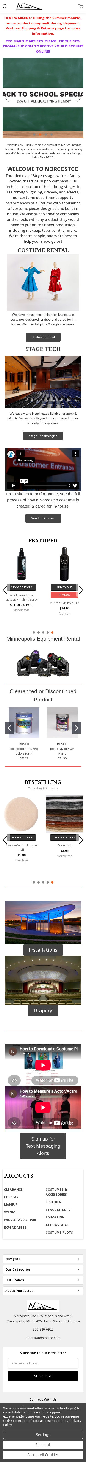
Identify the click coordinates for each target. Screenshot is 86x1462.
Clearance (13, 1189)
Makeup (10, 1204)
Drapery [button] (43, 1010)
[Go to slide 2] (76, 728)
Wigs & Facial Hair (20, 1220)
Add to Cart (64, 587)
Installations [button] (43, 950)
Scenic (9, 1212)
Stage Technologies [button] (43, 436)
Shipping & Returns (38, 28)
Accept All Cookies (43, 1454)
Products (18, 1176)
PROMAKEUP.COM (18, 46)
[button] (43, 663)
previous (7, 98)
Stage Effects (58, 1210)
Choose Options (21, 587)
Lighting (53, 1202)
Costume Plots (59, 1232)
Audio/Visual (57, 1225)
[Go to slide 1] (9, 728)
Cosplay (11, 1197)
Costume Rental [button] (43, 337)
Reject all (43, 1444)
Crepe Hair (64, 845)
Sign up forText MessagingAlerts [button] (43, 1146)
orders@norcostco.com (43, 1338)
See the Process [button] (43, 518)
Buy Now (64, 595)
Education (55, 1217)
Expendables (15, 1227)
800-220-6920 (43, 1329)
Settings (43, 1434)
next (78, 98)
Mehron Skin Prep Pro (64, 603)
